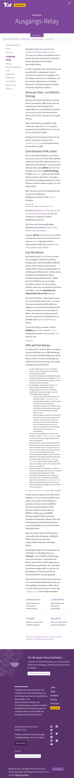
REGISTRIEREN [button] (20, 743)
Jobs (53, 687)
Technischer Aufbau (37, 39)
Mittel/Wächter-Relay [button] (12, 47)
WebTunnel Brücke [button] (11, 87)
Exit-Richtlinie (46, 256)
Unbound (38, 497)
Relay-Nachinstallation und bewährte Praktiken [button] (12, 70)
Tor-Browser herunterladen (38, 673)
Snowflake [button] (11, 81)
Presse (54, 699)
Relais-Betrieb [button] (36, 35)
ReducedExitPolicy (45, 319)
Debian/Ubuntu (33, 599)
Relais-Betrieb (26, 39)
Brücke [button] (9, 52)
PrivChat (55, 703)
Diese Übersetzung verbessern (44, 639)
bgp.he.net (51, 429)
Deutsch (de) (57, 769)
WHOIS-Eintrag (46, 126)
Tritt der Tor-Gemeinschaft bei (11, 39)
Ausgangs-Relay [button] (11, 58)
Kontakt (54, 695)
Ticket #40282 (42, 247)
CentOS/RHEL (57, 599)
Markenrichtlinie (22, 775)
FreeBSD (30, 618)
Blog (53, 691)
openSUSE (56, 618)
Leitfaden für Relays (34, 52)
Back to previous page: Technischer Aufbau (40, 637)
